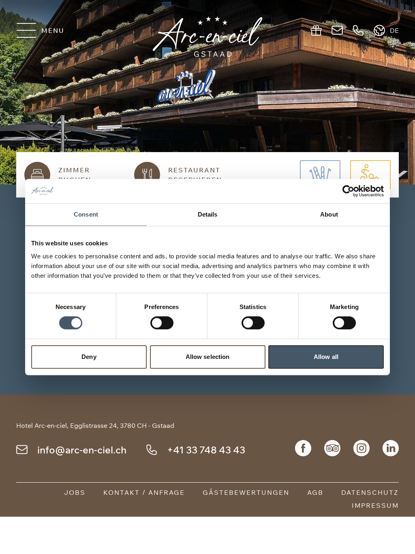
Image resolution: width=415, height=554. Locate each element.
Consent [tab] (86, 214)
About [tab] (329, 214)
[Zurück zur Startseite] (208, 36)
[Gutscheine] (316, 30)
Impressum (375, 505)
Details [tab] (208, 214)
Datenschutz (370, 492)
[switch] (161, 322)
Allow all (326, 356)
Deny (88, 356)
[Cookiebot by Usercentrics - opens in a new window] (348, 191)
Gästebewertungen (246, 492)
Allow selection (208, 356)
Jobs (75, 492)
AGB (315, 492)
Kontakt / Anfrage (144, 492)
